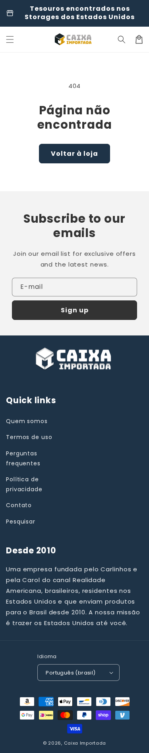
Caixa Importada (85, 743)
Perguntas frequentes (23, 458)
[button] (121, 39)
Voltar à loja (74, 153)
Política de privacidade (24, 484)
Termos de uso (29, 437)
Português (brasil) (70, 673)
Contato (19, 505)
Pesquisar (20, 522)
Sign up (75, 310)
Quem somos (27, 421)
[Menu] (10, 39)
